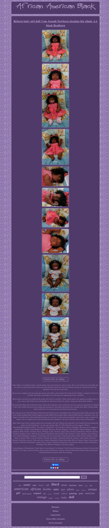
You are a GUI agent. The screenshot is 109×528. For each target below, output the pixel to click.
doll (71, 497)
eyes (44, 494)
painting (73, 493)
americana (72, 485)
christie (57, 498)
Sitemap (55, 511)
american (21, 489)
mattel (27, 484)
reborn (81, 485)
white (34, 485)
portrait (50, 494)
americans (90, 493)
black (55, 484)
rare (56, 489)
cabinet (64, 494)
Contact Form (55, 515)
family (83, 490)
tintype (51, 498)
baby (64, 497)
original (37, 493)
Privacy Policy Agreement (55, 519)
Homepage (55, 507)
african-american (26, 494)
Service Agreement (55, 522)
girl (18, 493)
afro (91, 485)
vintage (42, 497)
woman (56, 493)
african (36, 489)
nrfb (47, 485)
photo (70, 489)
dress (20, 485)
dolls (77, 490)
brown (64, 485)
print (81, 493)
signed (86, 485)
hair (63, 489)
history (41, 485)
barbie (47, 489)
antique (92, 489)
